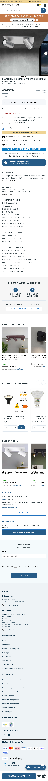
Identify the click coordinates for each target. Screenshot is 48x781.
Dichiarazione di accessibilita (13, 680)
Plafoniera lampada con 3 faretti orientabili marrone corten (14, 357)
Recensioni (6, 657)
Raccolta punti (8, 712)
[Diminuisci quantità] (6, 427)
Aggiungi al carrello (19, 776)
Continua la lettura (10, 181)
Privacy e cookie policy (11, 649)
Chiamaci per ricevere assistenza (25, 149)
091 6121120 (24, 154)
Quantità (5, 118)
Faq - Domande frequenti (12, 684)
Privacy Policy (7, 566)
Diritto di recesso (8, 696)
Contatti (6, 591)
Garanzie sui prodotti (10, 692)
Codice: (23, 20)
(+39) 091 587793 (11, 630)
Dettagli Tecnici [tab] (12, 200)
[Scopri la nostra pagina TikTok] (14, 735)
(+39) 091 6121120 (11, 605)
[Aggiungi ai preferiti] (39, 776)
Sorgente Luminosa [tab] (14, 248)
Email (4, 551)
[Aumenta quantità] (16, 427)
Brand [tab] (8, 187)
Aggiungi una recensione (24, 532)
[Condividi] (44, 776)
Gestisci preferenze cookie (12, 669)
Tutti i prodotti (7, 665)
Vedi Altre (24, 513)
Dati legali (6, 653)
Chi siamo (6, 645)
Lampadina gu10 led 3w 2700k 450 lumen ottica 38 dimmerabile (15, 417)
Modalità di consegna (10, 704)
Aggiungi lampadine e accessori (24, 309)
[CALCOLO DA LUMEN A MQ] (32, 290)
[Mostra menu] (45, 5)
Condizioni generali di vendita (13, 688)
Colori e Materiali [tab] (13, 233)
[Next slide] (45, 53)
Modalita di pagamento (11, 700)
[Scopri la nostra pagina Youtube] (9, 735)
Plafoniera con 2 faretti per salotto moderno (15, 473)
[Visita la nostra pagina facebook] (4, 735)
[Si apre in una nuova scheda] (5, 725)
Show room (6, 661)
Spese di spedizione (10, 708)
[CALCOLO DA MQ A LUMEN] (15, 290)
